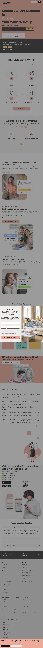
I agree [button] (3, 645)
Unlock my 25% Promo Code (10, 337)
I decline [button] (8, 645)
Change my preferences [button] (16, 645)
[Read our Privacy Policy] (19, 333)
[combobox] (3, 327)
